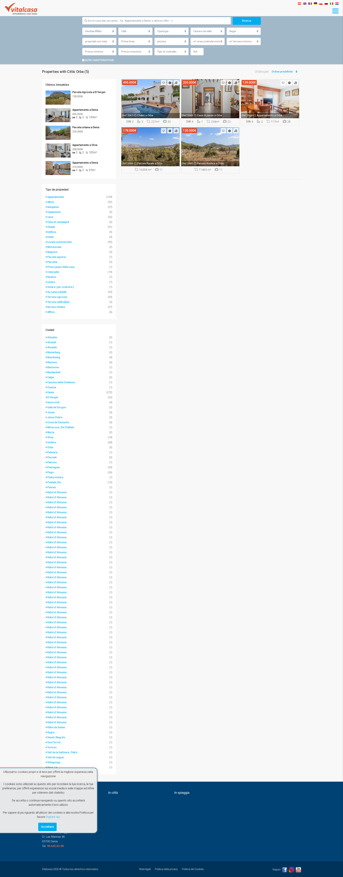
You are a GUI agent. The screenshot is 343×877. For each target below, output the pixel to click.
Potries (51, 487)
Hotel (50, 237)
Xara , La (52, 767)
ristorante (53, 272)
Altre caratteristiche (99, 60)
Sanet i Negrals (56, 737)
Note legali (145, 869)
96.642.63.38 (55, 846)
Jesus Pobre (54, 417)
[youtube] (298, 869)
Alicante (52, 347)
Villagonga (53, 762)
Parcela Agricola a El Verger (89, 92)
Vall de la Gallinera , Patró (62, 752)
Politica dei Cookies (193, 869)
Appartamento (55, 197)
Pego (50, 472)
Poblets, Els (54, 482)
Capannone (54, 212)
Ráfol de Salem (56, 727)
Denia (50, 392)
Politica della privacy (166, 869)
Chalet (51, 227)
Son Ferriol (54, 742)
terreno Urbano (56, 307)
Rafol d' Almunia (56, 492)
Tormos (52, 747)
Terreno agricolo (57, 297)
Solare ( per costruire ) (60, 287)
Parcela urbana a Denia (85, 127)
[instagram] (292, 869)
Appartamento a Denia (85, 109)
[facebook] (285, 869)
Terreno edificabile (58, 302)
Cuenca (51, 387)
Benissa (52, 362)
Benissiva (53, 367)
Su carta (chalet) (56, 292)
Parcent (51, 457)
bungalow (53, 207)
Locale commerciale (59, 242)
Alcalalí (51, 342)
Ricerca (246, 20)
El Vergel (52, 397)
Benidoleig (53, 357)
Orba (50, 447)
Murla (50, 432)
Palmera (52, 452)
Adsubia (52, 337)
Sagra (50, 732)
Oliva (50, 437)
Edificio (51, 232)
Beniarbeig (53, 352)
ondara (51, 442)
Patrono (52, 462)
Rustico (51, 277)
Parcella (52, 262)
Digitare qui (53, 817)
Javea (50, 412)
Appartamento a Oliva (84, 145)
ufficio (51, 312)
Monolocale (54, 247)
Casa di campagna (58, 222)
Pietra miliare (55, 477)
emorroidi (53, 402)
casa (50, 217)
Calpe (50, 377)
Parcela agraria (56, 257)
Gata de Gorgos (56, 407)
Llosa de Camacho (58, 422)
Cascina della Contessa (61, 382)
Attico (50, 202)
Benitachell (53, 372)
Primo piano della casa (60, 267)
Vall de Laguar (55, 757)
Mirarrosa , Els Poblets (60, 427)
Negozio (52, 252)
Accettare (47, 826)
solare (51, 282)
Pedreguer (53, 467)
